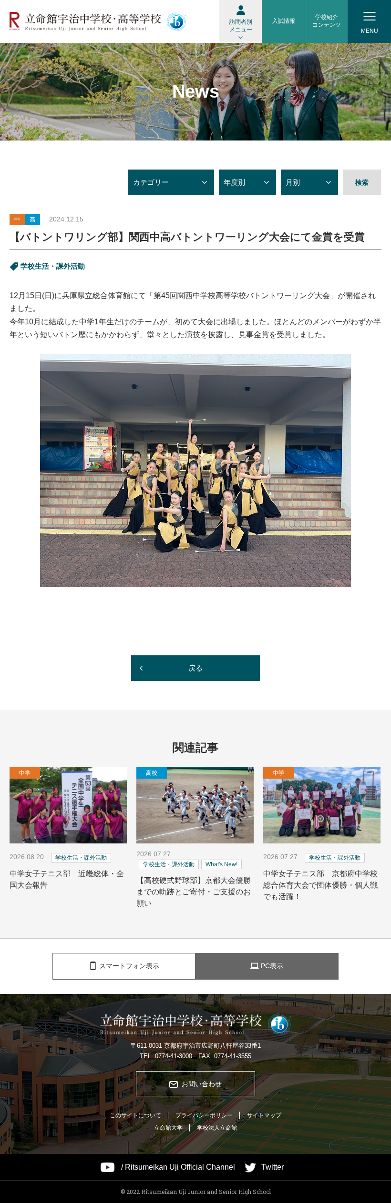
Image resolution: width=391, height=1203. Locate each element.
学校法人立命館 (217, 1127)
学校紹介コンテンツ (326, 21)
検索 (362, 182)
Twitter (272, 1167)
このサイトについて (135, 1115)
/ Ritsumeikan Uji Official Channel (178, 1167)
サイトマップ (264, 1115)
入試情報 (283, 21)
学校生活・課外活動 (53, 266)
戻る (195, 668)
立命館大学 (168, 1127)
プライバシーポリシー (204, 1115)
